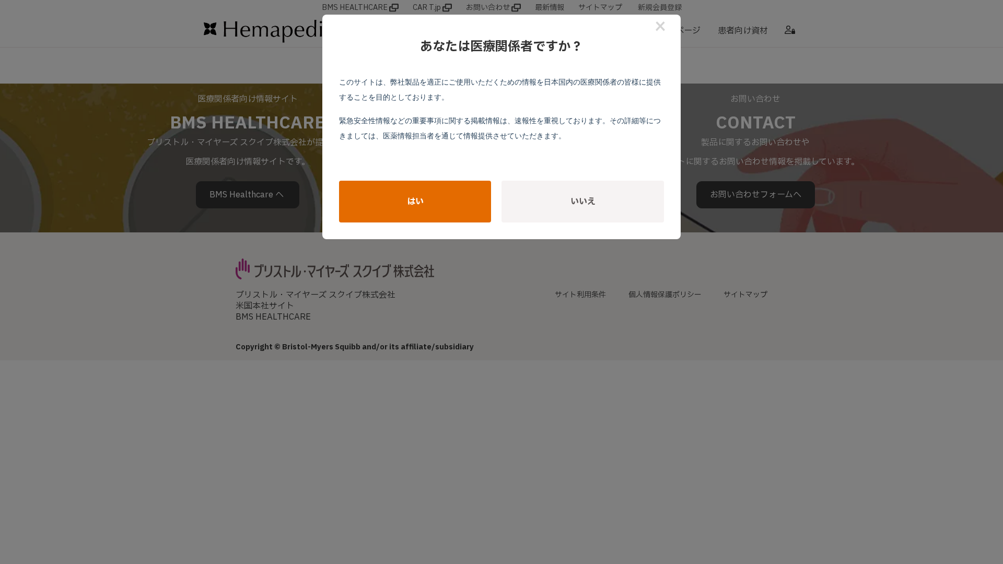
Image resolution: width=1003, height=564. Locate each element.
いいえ (583, 201)
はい (415, 201)
